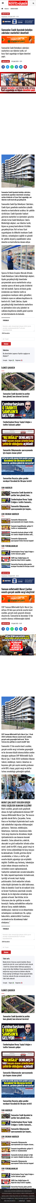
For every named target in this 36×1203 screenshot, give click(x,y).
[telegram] (16, 67)
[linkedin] (21, 67)
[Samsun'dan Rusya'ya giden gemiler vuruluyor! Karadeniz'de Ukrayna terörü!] (18, 466)
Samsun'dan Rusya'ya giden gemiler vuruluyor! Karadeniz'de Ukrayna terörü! (17, 479)
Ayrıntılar (22, 1201)
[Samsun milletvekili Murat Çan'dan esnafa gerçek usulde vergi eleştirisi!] (18, 644)
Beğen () (11, 360)
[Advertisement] (18, 124)
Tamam (28, 1201)
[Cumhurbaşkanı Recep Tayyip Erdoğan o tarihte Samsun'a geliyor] (18, 410)
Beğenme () (18, 360)
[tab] (5, 320)
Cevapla (5, 360)
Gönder (6, 343)
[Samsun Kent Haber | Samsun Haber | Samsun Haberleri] (18, 3)
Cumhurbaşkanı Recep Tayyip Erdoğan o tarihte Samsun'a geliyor (17, 423)
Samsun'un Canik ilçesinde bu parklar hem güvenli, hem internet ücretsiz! (16, 395)
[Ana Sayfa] (2, 9)
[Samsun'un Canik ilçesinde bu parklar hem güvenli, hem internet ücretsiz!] (18, 381)
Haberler (7, 9)
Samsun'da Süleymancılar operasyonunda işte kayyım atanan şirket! (18, 451)
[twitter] (7, 67)
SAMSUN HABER (14, 9)
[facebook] (3, 67)
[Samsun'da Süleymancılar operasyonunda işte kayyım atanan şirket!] (18, 438)
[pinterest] (25, 67)
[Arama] (33, 3)
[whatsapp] (12, 67)
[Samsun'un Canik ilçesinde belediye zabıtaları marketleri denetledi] (18, 82)
